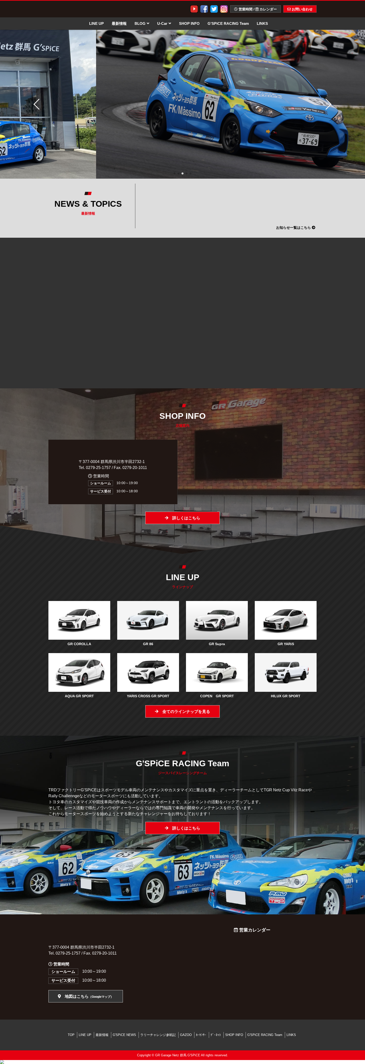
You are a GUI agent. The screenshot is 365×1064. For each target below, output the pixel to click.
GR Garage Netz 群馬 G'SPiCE (177, 1055)
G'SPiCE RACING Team (228, 23)
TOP (71, 1035)
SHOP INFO (189, 23)
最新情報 (119, 23)
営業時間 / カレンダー (257, 9)
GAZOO (186, 1035)
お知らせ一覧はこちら (294, 228)
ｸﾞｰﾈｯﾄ (216, 1035)
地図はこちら (87, 996)
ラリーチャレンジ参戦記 (158, 1035)
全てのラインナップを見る (184, 711)
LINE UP (96, 23)
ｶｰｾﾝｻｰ (201, 1035)
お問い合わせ (302, 9)
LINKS (262, 23)
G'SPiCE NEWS (124, 1035)
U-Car (162, 23)
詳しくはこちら (184, 518)
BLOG (140, 23)
